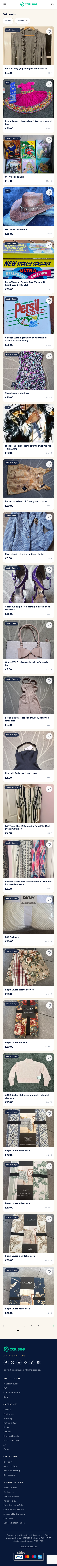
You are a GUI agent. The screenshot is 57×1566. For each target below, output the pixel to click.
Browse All (8, 1462)
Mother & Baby (10, 1423)
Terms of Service (11, 1497)
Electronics (8, 1414)
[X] (12, 1362)
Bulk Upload (9, 1475)
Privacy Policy (10, 1501)
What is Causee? (11, 1384)
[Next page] (51, 1326)
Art (5, 1445)
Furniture (8, 1432)
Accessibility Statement (14, 1514)
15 (38, 1326)
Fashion (7, 1410)
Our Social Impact (12, 1393)
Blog (6, 1397)
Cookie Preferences (28, 1546)
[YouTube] (19, 1362)
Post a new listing (12, 1471)
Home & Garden (11, 1441)
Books (6, 1427)
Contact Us (9, 1492)
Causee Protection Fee (14, 1523)
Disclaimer (8, 1519)
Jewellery (8, 1419)
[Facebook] (6, 1362)
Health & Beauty (11, 1436)
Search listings (10, 1466)
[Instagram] (25, 1362)
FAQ (5, 1388)
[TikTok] (31, 1362)
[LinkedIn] (38, 1362)
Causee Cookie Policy (14, 1510)
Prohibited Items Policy (14, 1505)
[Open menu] (5, 4)
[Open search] (52, 4)
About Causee (10, 1488)
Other (6, 1449)
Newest (21, 21)
